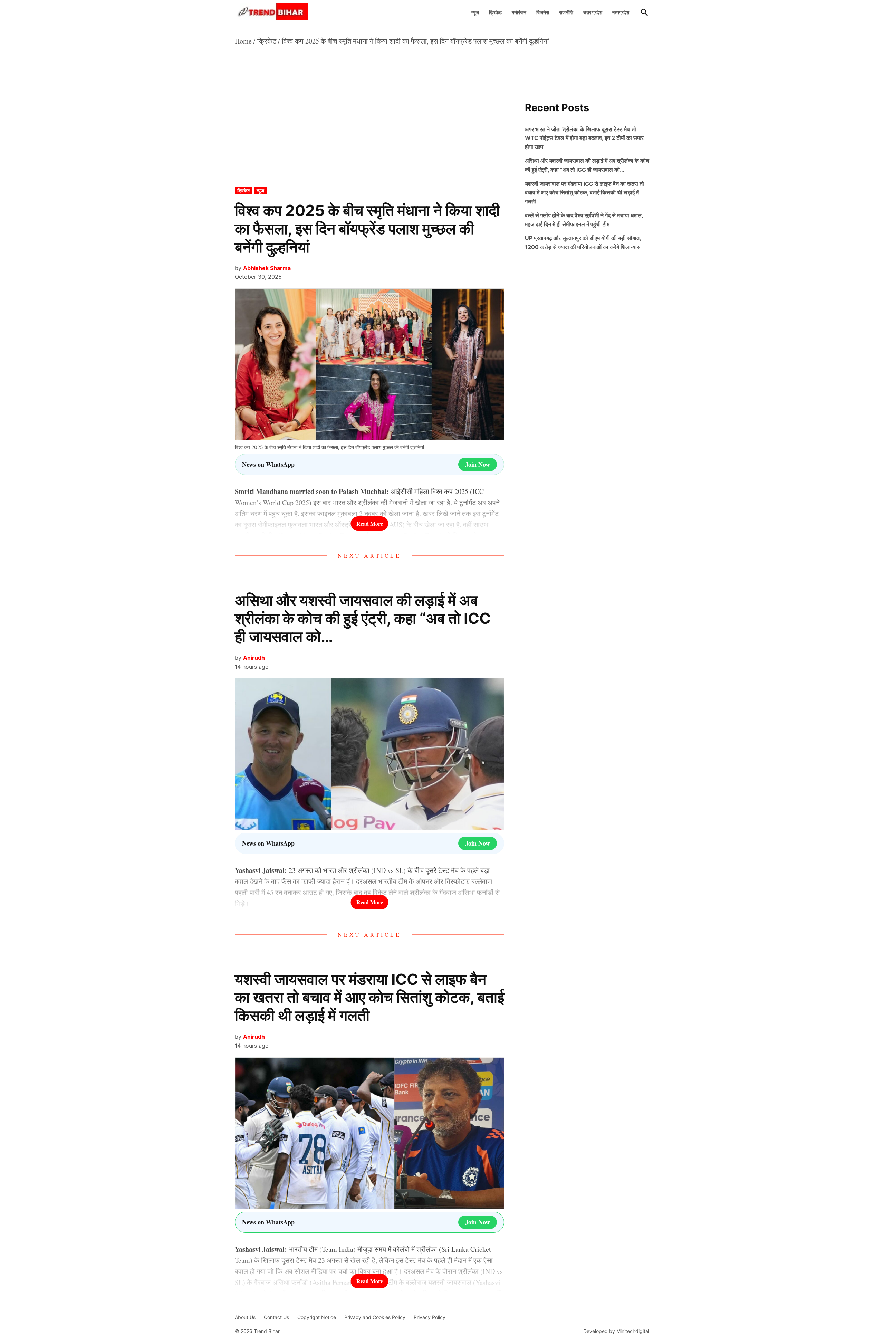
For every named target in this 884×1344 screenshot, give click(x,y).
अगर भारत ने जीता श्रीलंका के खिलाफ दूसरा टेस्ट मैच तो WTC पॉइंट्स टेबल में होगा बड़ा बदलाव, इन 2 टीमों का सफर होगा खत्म (584, 138)
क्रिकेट (495, 12)
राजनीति (566, 12)
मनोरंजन (519, 12)
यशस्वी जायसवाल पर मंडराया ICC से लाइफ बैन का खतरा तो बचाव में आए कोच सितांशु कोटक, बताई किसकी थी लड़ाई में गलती (369, 997)
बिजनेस (542, 12)
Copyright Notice (316, 1317)
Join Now (477, 464)
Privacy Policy (429, 1317)
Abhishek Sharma (267, 268)
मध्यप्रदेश (620, 12)
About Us (245, 1317)
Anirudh (254, 657)
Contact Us (276, 1317)
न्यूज (475, 12)
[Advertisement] (369, 135)
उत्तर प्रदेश (592, 12)
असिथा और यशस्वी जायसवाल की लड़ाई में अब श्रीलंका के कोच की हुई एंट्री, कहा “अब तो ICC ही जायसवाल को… (363, 618)
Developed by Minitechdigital (616, 1331)
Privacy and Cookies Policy (374, 1317)
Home (243, 41)
